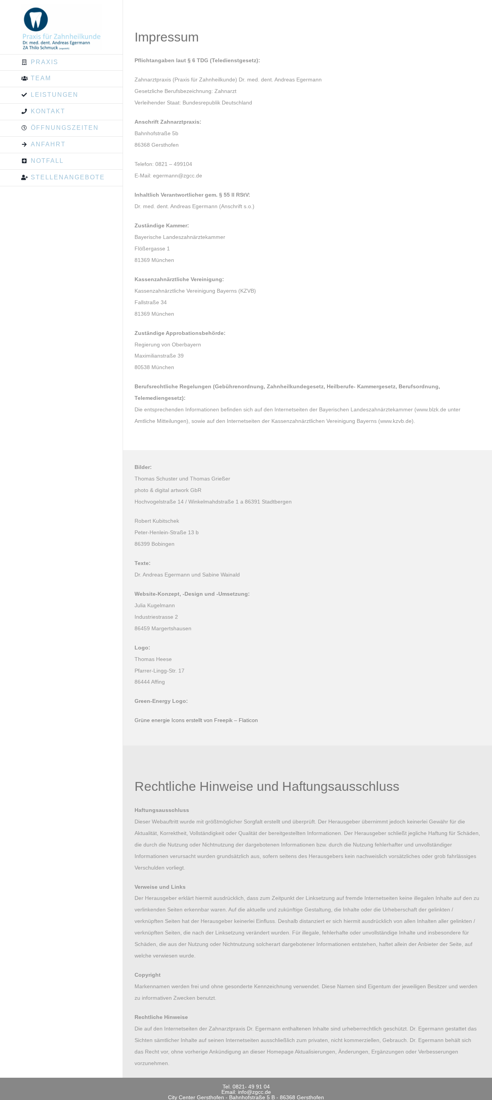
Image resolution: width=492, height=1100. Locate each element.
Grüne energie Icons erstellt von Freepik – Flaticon (196, 720)
